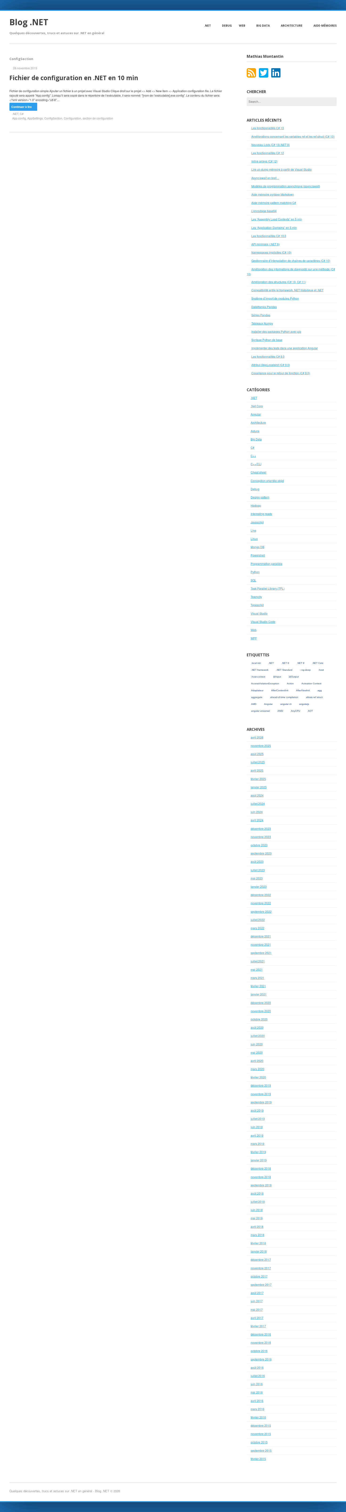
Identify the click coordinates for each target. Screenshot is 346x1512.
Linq (253, 530)
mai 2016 (257, 1392)
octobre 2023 (259, 845)
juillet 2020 (258, 1036)
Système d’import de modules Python (275, 298)
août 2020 (257, 1027)
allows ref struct (314, 697)
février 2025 (258, 779)
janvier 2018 (259, 1251)
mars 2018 (257, 1235)
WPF (254, 638)
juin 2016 (257, 1384)
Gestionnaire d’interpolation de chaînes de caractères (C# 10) (290, 261)
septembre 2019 (261, 1102)
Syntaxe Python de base (266, 340)
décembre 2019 (261, 1085)
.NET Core (317, 663)
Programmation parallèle (266, 564)
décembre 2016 (261, 1334)
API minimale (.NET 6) (265, 244)
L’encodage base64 (264, 211)
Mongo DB (257, 547)
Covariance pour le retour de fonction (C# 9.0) (280, 373)
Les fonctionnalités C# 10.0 (268, 236)
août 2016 (257, 1367)
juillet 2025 (258, 762)
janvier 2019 (259, 1160)
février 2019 (258, 1152)
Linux (254, 539)
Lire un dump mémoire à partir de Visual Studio (281, 169)
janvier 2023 (259, 886)
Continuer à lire (21, 107)
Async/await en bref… (265, 178)
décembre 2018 (261, 1168)
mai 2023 (257, 878)
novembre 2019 (261, 1094)
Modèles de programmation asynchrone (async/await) (285, 186)
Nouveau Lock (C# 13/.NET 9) (270, 145)
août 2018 (257, 1193)
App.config (19, 118)
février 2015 (258, 1459)
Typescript (257, 605)
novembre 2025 (261, 746)
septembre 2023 (261, 853)
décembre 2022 (261, 895)
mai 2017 (257, 1309)
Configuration (72, 118)
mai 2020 (257, 1052)
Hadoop (256, 505)
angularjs (304, 704)
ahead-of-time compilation (284, 697)
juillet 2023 (258, 870)
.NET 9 (300, 663)
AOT (310, 711)
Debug (227, 26)
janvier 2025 (259, 787)
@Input (277, 676)
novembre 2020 (261, 1011)
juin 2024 (257, 812)
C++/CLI (256, 464)
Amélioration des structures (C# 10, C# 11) (278, 282)
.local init (256, 663)
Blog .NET (28, 22)
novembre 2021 (261, 944)
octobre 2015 (259, 1442)
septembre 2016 (261, 1359)
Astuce (255, 431)
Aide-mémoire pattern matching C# (273, 203)
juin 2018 (257, 1210)
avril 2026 (257, 737)
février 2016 (258, 1417)
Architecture (291, 26)
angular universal (260, 711)
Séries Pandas (260, 315)
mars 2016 (257, 1409)
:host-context (258, 676)
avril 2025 (257, 770)
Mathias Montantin (265, 56)
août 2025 (257, 754)
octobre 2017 (259, 1276)
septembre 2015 (261, 1450)
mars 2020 (257, 1069)
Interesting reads (261, 514)
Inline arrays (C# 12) (264, 161)
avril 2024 (257, 820)
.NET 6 (285, 663)
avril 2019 (257, 1135)
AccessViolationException (265, 683)
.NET (207, 26)
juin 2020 (257, 1044)
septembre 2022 (261, 911)
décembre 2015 (261, 1425)
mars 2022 (257, 928)
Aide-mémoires (325, 26)
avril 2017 (257, 1318)
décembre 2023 (261, 828)
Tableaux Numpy (262, 323)
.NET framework (259, 670)
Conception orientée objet (267, 481)
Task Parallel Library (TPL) (268, 588)
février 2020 (258, 1077)
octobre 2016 (259, 1351)
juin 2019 (257, 1127)
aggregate (256, 697)
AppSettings (35, 118)
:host (321, 670)
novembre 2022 (261, 903)
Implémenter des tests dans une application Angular (284, 348)
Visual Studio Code (263, 622)
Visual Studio (259, 613)
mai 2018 (257, 1218)
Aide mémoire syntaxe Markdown (272, 194)
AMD (253, 704)
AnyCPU (295, 711)
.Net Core (257, 406)
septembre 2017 (261, 1284)
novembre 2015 (261, 1434)
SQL (253, 580)
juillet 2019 (258, 1119)
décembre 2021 (261, 936)
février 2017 (258, 1326)
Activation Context (311, 683)
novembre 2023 (261, 837)
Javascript (257, 522)
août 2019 (257, 1110)
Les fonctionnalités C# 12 (267, 153)
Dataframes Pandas (264, 307)
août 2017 (257, 1293)
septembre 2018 (261, 1185)
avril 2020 (257, 1061)
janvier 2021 (259, 994)
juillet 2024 (258, 803)
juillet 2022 (258, 920)
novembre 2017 (261, 1268)
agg (320, 690)
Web (242, 26)
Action (290, 683)
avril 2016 (257, 1401)
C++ (253, 456)
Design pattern (260, 497)
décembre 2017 (261, 1259)
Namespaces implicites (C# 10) (271, 252)
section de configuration (98, 118)
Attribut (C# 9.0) (270, 365)
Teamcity (256, 597)
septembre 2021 (261, 953)
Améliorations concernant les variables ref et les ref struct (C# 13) (292, 136)
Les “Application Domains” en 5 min (274, 228)
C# (22, 114)
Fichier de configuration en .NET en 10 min (73, 78)
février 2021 (258, 986)
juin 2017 (257, 1301)
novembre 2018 (261, 1177)
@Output (294, 676)
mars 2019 (257, 1144)
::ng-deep (305, 670)
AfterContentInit (279, 690)
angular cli (285, 704)
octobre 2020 (259, 1019)
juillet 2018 (258, 1202)
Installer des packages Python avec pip (276, 331)
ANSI (280, 711)
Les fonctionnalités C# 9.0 (268, 356)
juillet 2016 (258, 1376)
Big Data (263, 26)
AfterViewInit (303, 690)
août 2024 (257, 795)
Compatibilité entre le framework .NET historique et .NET (287, 290)
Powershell (258, 555)
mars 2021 (257, 978)
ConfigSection (53, 118)
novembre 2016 (261, 1342)
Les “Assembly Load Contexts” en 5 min (276, 219)
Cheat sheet (258, 472)
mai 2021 (257, 969)
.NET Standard (284, 670)
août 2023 (257, 861)
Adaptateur (257, 690)
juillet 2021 (258, 961)
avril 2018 (257, 1226)
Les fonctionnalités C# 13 (267, 128)
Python (255, 572)
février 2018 (258, 1243)
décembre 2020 (261, 1003)
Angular (256, 414)
